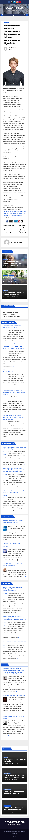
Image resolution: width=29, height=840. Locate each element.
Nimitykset (11, 275)
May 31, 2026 (8, 763)
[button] (24, 15)
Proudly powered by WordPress (10, 831)
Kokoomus (6, 22)
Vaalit (14, 836)
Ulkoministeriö (7, 773)
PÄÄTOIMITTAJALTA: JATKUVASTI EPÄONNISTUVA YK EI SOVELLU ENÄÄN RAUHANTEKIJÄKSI (13, 417)
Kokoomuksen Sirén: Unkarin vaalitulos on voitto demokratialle (12, 263)
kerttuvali (13, 47)
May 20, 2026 (8, 795)
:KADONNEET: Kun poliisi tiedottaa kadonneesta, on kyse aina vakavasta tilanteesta (12, 545)
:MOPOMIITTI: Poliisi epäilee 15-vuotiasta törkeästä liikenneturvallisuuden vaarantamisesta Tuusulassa (13, 522)
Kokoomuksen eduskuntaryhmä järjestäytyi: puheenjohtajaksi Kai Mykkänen (21, 229)
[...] (14, 343)
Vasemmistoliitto (7, 789)
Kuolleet (6, 757)
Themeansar (14, 833)
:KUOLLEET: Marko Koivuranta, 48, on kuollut (14, 695)
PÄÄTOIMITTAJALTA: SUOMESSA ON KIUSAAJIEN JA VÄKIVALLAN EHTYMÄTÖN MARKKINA (14, 392)
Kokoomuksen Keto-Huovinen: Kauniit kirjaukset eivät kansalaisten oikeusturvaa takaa (8, 229)
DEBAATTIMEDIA (14, 7)
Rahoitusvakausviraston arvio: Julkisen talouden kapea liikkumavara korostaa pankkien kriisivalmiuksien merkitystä (14, 589)
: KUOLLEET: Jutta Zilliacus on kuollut (14, 760)
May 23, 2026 (8, 779)
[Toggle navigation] (13, 15)
